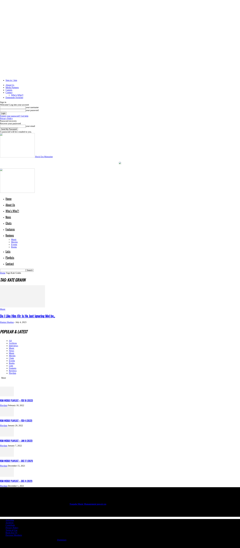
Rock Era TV (12, 532)
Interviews (13, 346)
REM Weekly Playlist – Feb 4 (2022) (16, 420)
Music (14, 239)
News (8, 217)
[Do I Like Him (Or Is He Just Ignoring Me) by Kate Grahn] (22, 307)
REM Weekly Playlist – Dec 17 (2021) (16, 460)
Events (14, 244)
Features (10, 229)
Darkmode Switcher (14, 97)
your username (32, 107)
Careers (9, 90)
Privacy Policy (6, 118)
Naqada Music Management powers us (88, 504)
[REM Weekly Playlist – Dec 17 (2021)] (7, 456)
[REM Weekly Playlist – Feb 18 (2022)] (7, 395)
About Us (10, 85)
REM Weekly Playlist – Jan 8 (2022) (16, 440)
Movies (14, 242)
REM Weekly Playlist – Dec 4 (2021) (16, 481)
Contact (9, 92)
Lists (8, 251)
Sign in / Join (11, 80)
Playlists (10, 257)
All (10, 341)
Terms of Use (11, 530)
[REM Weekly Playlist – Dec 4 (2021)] (7, 476)
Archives (13, 343)
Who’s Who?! (17, 95)
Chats (9, 223)
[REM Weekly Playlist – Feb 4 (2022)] (7, 415)
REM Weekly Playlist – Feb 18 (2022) (16, 400)
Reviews (10, 235)
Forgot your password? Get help (14, 116)
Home (9, 199)
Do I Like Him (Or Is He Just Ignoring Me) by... (27, 315)
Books (14, 247)
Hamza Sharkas (7, 322)
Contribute (10, 525)
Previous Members (14, 535)
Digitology (62, 540)
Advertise (10, 520)
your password (32, 110)
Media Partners (12, 87)
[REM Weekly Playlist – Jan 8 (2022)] (7, 436)
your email (30, 126)
